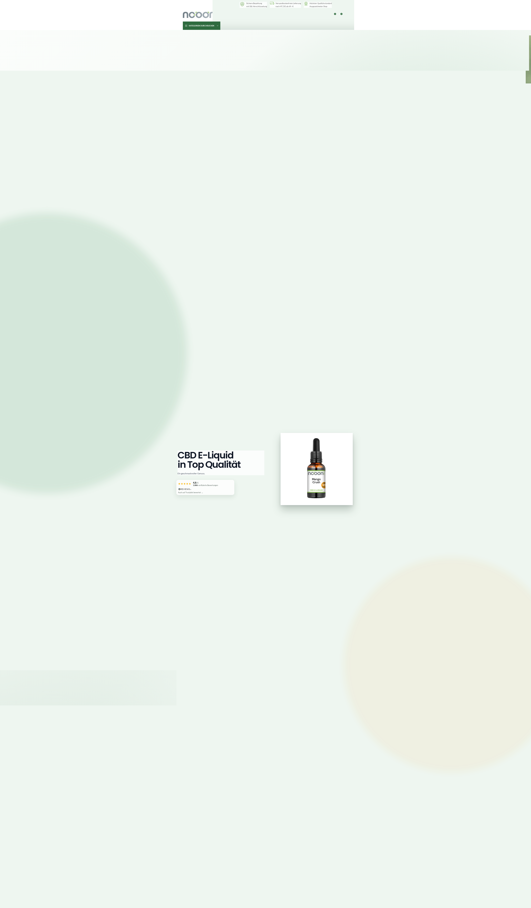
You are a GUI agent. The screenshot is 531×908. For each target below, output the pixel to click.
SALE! (296, 15)
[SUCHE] (345, 25)
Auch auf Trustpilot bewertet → (190, 492)
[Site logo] (200, 14)
